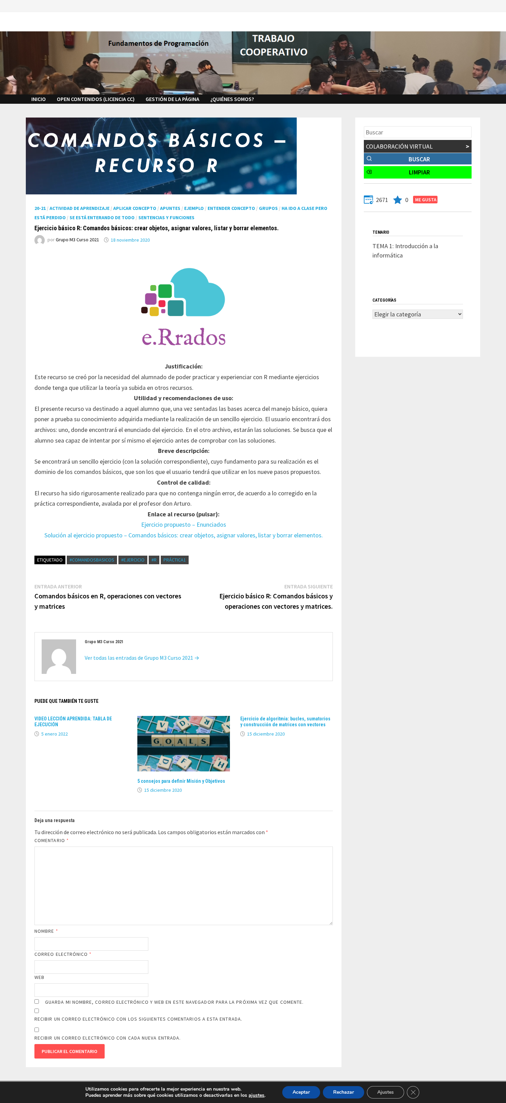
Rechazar (343, 1092)
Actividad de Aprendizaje (79, 208)
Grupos (268, 208)
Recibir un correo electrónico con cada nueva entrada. (107, 1038)
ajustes (256, 1095)
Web (39, 977)
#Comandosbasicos (92, 560)
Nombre (46, 931)
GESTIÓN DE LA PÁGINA (172, 98)
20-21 (40, 208)
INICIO (38, 98)
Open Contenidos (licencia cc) (96, 98)
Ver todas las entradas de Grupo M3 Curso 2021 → (142, 657)
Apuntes (170, 208)
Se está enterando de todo (102, 217)
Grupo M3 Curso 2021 (77, 240)
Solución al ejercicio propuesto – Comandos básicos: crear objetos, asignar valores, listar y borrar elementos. (183, 535)
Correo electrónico (63, 954)
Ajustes (385, 1092)
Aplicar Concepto (134, 208)
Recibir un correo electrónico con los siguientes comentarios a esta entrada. (138, 1019)
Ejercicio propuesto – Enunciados (183, 524)
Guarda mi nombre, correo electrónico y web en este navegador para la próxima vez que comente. (174, 1002)
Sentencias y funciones (166, 217)
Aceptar (301, 1092)
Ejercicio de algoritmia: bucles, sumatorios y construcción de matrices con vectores (285, 721)
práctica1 (175, 560)
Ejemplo (194, 208)
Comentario (51, 840)
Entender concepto (231, 208)
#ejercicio (133, 560)
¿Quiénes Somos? (232, 98)
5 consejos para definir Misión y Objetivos (181, 781)
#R (154, 560)
